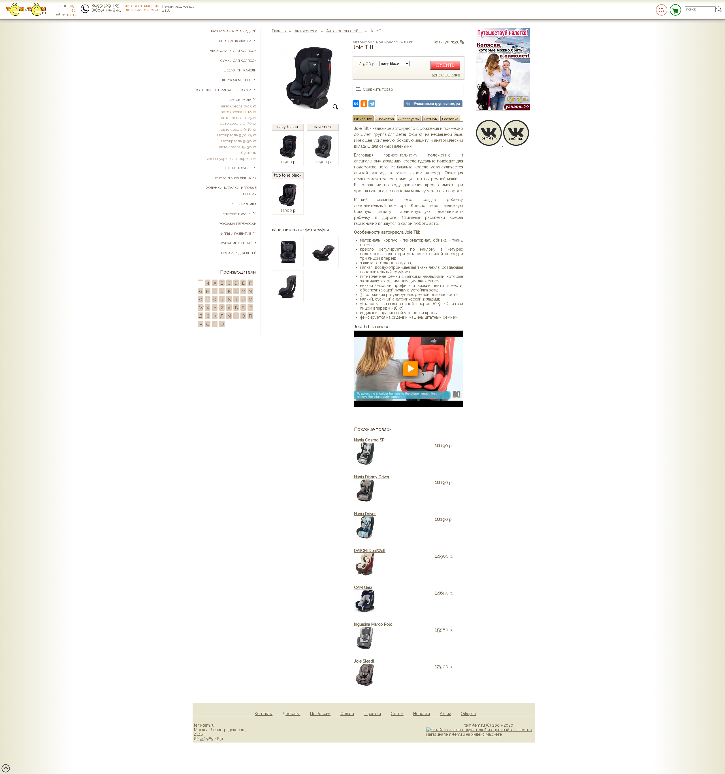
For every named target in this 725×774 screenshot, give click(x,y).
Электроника (244, 204)
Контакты (263, 713)
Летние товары (237, 168)
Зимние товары (237, 214)
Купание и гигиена (239, 243)
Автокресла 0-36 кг (238, 123)
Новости (421, 713)
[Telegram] (371, 103)
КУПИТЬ (445, 65)
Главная (279, 31)
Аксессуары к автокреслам (232, 158)
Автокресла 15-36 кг (238, 147)
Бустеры (249, 152)
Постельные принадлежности (223, 90)
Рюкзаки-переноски (238, 224)
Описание (363, 119)
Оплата (347, 713)
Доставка (450, 119)
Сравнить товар (378, 89)
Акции (445, 713)
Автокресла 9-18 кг (239, 129)
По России (320, 713)
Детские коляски (235, 41)
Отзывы (431, 119)
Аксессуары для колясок (233, 51)
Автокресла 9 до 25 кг (237, 135)
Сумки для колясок (238, 61)
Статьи (397, 713)
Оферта (468, 713)
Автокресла (306, 31)
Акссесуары (408, 119)
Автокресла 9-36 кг (239, 141)
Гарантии (372, 713)
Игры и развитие (236, 234)
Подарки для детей (239, 253)
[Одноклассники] (364, 103)
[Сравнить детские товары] (661, 10)
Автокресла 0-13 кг (239, 106)
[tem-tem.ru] (26, 14)
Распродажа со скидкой (234, 31)
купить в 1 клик (446, 75)
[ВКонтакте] (356, 103)
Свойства (385, 119)
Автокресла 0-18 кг (344, 31)
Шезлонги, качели (240, 70)
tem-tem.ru (474, 725)
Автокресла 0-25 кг (239, 117)
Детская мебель (237, 80)
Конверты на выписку (236, 178)
